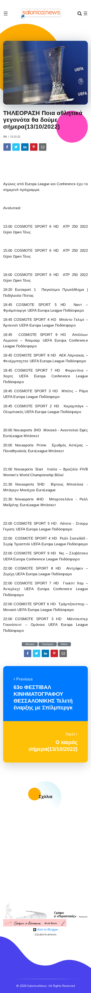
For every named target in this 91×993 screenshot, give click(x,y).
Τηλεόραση (47, 644)
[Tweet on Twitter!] (16, 147)
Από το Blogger (47, 930)
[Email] (42, 147)
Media (64, 644)
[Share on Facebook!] (7, 147)
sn (5, 136)
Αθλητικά (29, 644)
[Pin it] (33, 147)
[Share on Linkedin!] (25, 147)
